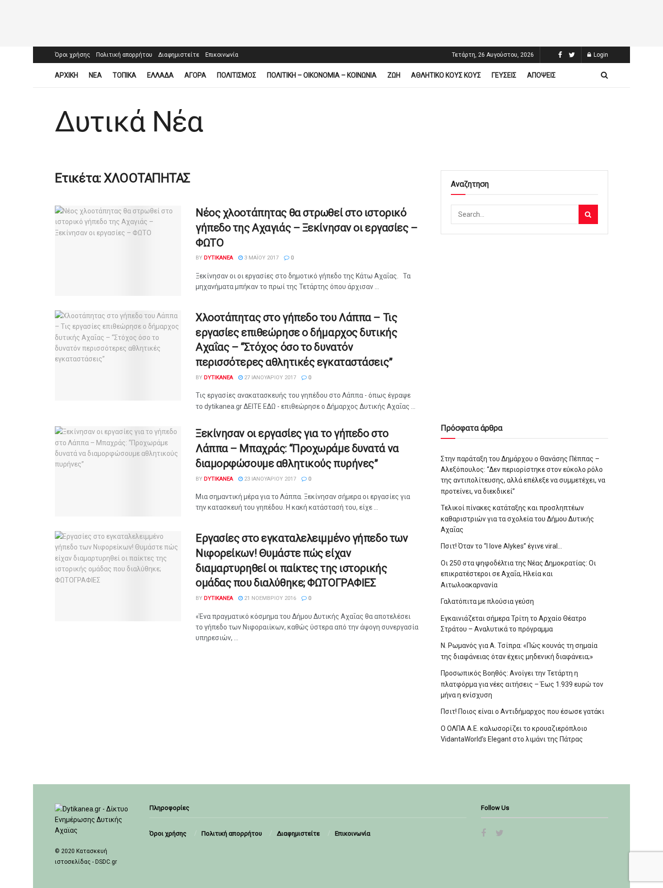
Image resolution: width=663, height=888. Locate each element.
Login (600, 54)
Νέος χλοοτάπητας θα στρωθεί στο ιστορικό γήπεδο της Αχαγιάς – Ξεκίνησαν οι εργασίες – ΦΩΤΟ (307, 228)
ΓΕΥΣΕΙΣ (504, 75)
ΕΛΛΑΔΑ (160, 75)
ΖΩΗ (393, 75)
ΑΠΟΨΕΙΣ (541, 75)
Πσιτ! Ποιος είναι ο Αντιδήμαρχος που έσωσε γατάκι (522, 711)
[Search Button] (588, 214)
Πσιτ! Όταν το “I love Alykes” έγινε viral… (501, 546)
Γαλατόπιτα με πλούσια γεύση (487, 601)
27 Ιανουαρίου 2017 (269, 377)
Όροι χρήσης (72, 54)
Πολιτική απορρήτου (124, 54)
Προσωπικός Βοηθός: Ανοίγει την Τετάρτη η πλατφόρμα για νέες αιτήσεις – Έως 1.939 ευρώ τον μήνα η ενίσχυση (522, 684)
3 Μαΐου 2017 (261, 258)
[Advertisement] (331, 22)
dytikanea (218, 258)
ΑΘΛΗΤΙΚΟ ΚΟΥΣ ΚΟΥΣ (446, 75)
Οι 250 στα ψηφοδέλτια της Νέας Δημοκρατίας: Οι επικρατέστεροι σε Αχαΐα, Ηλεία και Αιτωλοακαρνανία (518, 574)
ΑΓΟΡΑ (195, 75)
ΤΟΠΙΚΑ (124, 75)
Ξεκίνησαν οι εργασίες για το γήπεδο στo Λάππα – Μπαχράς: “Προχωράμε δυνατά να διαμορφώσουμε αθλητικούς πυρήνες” (297, 448)
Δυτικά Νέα (129, 121)
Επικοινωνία (221, 54)
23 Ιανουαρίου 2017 (269, 479)
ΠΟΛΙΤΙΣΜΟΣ (236, 75)
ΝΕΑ (95, 75)
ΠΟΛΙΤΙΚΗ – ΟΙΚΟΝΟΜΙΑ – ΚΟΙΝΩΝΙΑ (322, 75)
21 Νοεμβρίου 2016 (269, 598)
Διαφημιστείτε (178, 54)
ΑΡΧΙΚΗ (66, 75)
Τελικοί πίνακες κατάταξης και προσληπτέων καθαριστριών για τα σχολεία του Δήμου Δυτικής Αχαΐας (517, 518)
